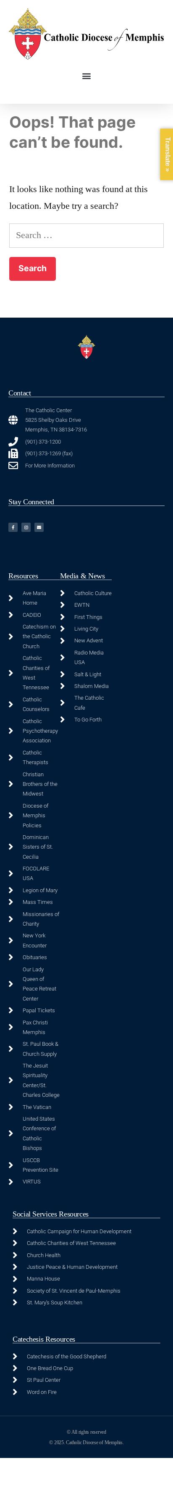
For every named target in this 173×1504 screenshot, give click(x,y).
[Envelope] (39, 527)
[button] (87, 76)
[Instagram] (26, 527)
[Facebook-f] (13, 527)
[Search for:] (86, 235)
